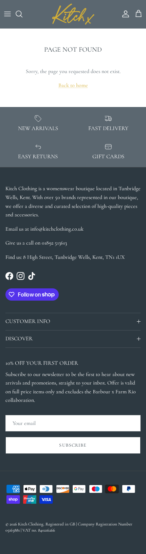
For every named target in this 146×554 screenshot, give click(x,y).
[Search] (22, 13)
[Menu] (7, 13)
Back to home (73, 85)
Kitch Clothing (30, 524)
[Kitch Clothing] (73, 14)
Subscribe (73, 445)
